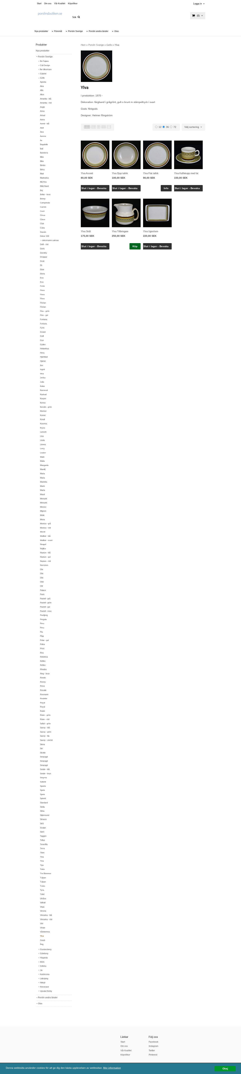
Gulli (42, 336)
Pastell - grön (45, 603)
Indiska (43, 966)
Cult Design (45, 65)
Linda (42, 440)
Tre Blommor (45, 873)
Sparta (43, 786)
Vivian (42, 928)
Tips (42, 865)
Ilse (41, 365)
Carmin (43, 207)
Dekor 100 (44, 236)
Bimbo (42, 165)
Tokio (42, 869)
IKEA (42, 962)
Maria (42, 473)
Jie (41, 970)
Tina (42, 857)
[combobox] (193, 127)
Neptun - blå (45, 553)
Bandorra (44, 153)
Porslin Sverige (75, 31)
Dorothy (43, 253)
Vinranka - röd (46, 919)
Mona (42, 519)
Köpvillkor (72, 3)
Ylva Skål (86, 231)
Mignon (43, 511)
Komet (43, 415)
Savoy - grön (45, 732)
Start (39, 3)
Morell (42, 532)
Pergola (43, 619)
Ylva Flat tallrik (150, 173)
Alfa (41, 90)
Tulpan (43, 878)
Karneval (44, 390)
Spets (42, 790)
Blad (42, 173)
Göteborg (44, 953)
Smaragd (44, 757)
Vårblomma (45, 932)
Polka (42, 644)
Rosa (42, 686)
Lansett (43, 432)
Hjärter (43, 361)
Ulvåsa (43, 898)
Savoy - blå (45, 728)
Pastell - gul (45, 607)
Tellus (42, 840)
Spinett (43, 798)
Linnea (43, 444)
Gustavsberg (45, 949)
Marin (42, 486)
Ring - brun (45, 674)
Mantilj (42, 469)
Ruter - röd (44, 719)
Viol (41, 923)
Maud (42, 494)
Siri (41, 748)
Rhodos (43, 669)
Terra (42, 848)
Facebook (153, 1042)
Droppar (43, 257)
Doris (42, 249)
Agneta (43, 82)
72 (174, 127)
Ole (41, 569)
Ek (41, 265)
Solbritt (43, 782)
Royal (42, 703)
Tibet (42, 853)
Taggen (43, 836)
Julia (42, 382)
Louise (43, 453)
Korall (42, 419)
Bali (41, 149)
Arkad (42, 115)
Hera (42, 353)
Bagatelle (44, 144)
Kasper (43, 398)
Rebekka (44, 657)
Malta (42, 461)
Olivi (42, 582)
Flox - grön (44, 311)
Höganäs (44, 958)
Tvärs (42, 886)
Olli (41, 586)
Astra (42, 119)
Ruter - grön (45, 715)
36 (167, 127)
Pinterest (153, 1055)
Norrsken (44, 565)
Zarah (42, 940)
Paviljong (44, 615)
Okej (225, 1068)
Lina (42, 436)
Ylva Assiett (87, 173)
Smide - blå (45, 769)
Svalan (43, 828)
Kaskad (43, 394)
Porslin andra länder (98, 31)
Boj (41, 190)
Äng (41, 944)
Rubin (42, 711)
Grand (43, 332)
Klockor (43, 411)
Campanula (45, 203)
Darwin (43, 232)
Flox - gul (44, 315)
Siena (42, 744)
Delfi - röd (44, 244)
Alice (42, 94)
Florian (43, 303)
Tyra (42, 890)
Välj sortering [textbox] (191, 127)
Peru (42, 623)
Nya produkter (41, 31)
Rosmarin (44, 694)
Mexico (43, 507)
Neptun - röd (45, 561)
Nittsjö (42, 982)
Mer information (112, 1068)
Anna (42, 111)
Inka (42, 374)
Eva (41, 278)
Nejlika (43, 549)
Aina (42, 86)
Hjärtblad (44, 357)
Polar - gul (44, 640)
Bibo (42, 157)
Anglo (42, 107)
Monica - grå (45, 523)
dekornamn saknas (50, 240)
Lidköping (44, 978)
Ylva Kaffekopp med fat (186, 173)
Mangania (44, 465)
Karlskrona (44, 974)
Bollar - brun (45, 194)
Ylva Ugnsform (150, 231)
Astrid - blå (44, 124)
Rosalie (43, 690)
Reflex (43, 661)
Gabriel (43, 74)
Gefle (42, 78)
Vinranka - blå (46, 915)
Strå (42, 823)
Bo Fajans (44, 61)
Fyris (42, 328)
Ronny (43, 682)
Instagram (153, 1046)
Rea (42, 653)
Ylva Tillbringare (120, 231)
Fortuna (43, 324)
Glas (116, 31)
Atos (42, 132)
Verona (43, 911)
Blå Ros (43, 182)
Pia (41, 632)
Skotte (43, 753)
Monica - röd (45, 528)
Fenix (42, 286)
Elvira (42, 274)
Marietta (43, 482)
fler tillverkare (46, 69)
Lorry (42, 448)
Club (42, 223)
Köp (135, 246)
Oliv (41, 573)
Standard (44, 803)
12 (160, 127)
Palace (43, 590)
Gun (42, 340)
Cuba (42, 228)
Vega (42, 907)
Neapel (43, 544)
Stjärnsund (44, 815)
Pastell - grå (45, 598)
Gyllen (43, 344)
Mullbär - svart (46, 540)
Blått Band (44, 186)
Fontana (43, 319)
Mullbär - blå (45, 536)
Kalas (42, 386)
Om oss (47, 3)
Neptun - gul (45, 557)
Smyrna (43, 778)
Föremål (58, 31)
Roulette (43, 698)
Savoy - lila (44, 736)
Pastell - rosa (45, 611)
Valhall (42, 903)
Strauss (43, 819)
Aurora (43, 136)
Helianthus (44, 348)
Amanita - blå (45, 99)
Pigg (42, 636)
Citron (42, 219)
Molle (42, 515)
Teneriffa (43, 844)
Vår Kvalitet (59, 3)
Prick (42, 648)
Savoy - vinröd (46, 740)
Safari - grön (45, 723)
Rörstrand (44, 987)
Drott (42, 261)
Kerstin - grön (46, 407)
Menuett (43, 499)
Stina (42, 811)
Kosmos (43, 424)
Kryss (42, 428)
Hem (83, 45)
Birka (42, 169)
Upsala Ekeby (46, 991)
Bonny (43, 199)
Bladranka (44, 178)
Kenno (43, 403)
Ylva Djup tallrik (120, 173)
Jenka (42, 378)
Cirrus (42, 215)
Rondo (43, 678)
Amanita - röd (46, 103)
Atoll (42, 128)
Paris (42, 594)
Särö (42, 832)
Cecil (42, 211)
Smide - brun (45, 773)
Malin (42, 457)
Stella (42, 807)
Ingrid (42, 369)
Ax (41, 140)
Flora (42, 290)
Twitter (152, 1050)
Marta (42, 490)
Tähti (42, 894)
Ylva (42, 936)
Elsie (42, 269)
